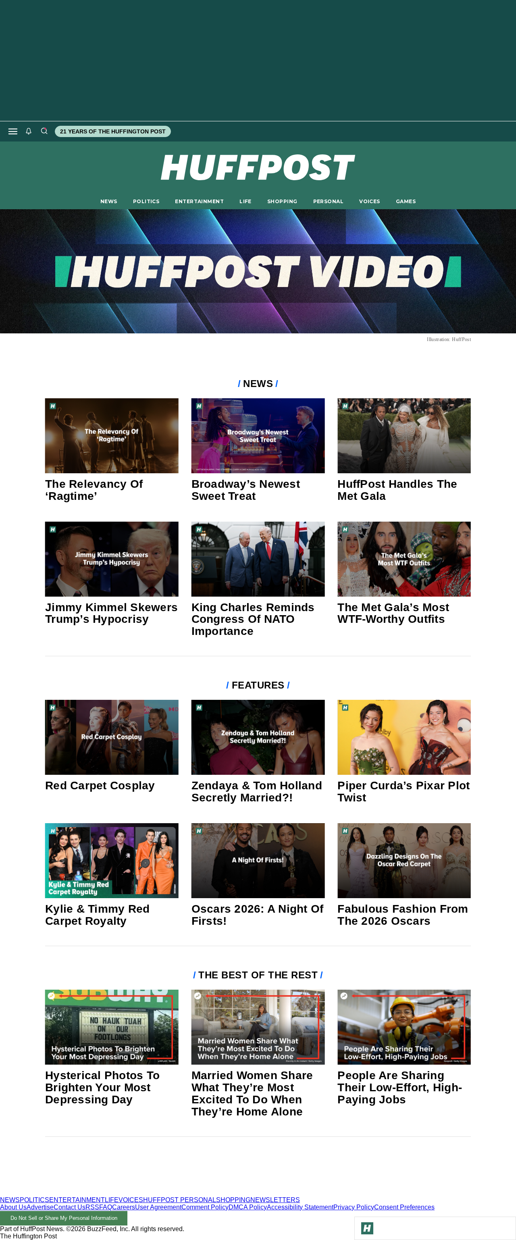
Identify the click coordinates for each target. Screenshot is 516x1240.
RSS (92, 1207)
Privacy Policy (353, 1207)
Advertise (40, 1207)
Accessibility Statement (300, 1207)
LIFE (245, 201)
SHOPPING (282, 201)
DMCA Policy (248, 1207)
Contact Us (69, 1207)
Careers (123, 1207)
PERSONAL (328, 201)
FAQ (105, 1207)
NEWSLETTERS (275, 1199)
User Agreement (158, 1207)
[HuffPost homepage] (104, 1192)
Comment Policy (205, 1207)
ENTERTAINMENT (199, 201)
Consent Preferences (404, 1207)
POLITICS (146, 201)
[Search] (44, 131)
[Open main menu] (13, 131)
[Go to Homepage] (367, 1228)
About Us (13, 1207)
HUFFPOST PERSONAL (179, 1199)
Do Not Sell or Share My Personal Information (63, 1218)
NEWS (108, 201)
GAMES (406, 201)
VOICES (369, 201)
